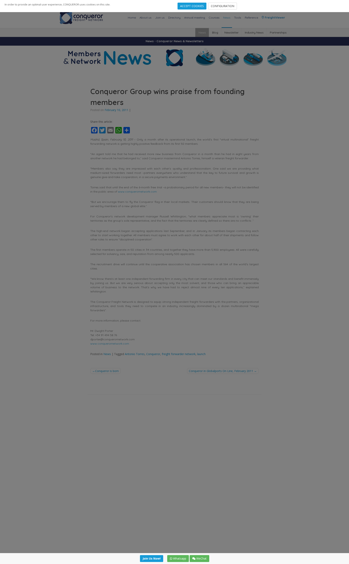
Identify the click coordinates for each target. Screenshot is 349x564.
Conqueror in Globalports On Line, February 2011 (221, 371)
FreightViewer (274, 17)
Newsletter (231, 32)
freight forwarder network (179, 354)
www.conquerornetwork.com (137, 191)
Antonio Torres (135, 354)
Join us (160, 17)
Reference (251, 17)
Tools (237, 17)
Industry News (254, 32)
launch (201, 354)
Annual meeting (194, 17)
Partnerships (278, 32)
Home (132, 17)
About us (145, 17)
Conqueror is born (107, 371)
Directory (174, 17)
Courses (214, 17)
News (226, 17)
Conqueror (153, 354)
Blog (215, 32)
